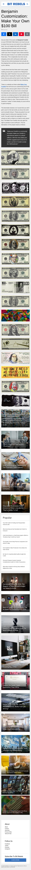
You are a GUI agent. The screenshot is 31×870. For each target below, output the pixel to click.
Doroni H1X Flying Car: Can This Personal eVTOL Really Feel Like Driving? (14, 707)
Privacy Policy (8, 832)
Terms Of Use (8, 833)
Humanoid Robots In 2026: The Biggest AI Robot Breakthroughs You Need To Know (14, 586)
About (6, 827)
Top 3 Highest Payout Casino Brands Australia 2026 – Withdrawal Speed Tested (15, 771)
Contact (7, 828)
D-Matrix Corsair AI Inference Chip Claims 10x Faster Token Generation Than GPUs (15, 685)
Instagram (7, 849)
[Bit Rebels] (15, 5)
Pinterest (7, 847)
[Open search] (28, 3)
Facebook (7, 844)
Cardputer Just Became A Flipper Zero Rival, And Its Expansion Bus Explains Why (14, 812)
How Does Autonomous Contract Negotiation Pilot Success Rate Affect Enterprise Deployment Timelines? (14, 443)
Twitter (6, 845)
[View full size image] (15, 158)
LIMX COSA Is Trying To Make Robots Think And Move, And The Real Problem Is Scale (14, 628)
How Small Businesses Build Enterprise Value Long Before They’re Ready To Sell (13, 508)
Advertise (7, 830)
